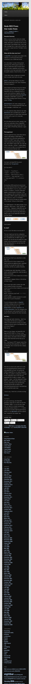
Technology (7, 427)
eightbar (9, 674)
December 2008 (8, 557)
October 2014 (7, 483)
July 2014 (6, 488)
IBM (12, 681)
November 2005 (8, 621)
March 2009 (7, 552)
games (6, 639)
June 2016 (6, 470)
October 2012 (7, 509)
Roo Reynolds (7, 462)
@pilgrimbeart (7, 307)
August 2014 (7, 486)
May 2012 (6, 515)
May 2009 (6, 548)
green (21, 676)
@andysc (6, 395)
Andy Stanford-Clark (9, 33)
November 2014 (8, 481)
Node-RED (7, 56)
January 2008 (7, 577)
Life (5, 645)
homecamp (23, 678)
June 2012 (6, 513)
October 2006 (7, 603)
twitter (5, 659)
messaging (17, 426)
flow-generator (15, 164)
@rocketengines (8, 103)
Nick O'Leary (7, 451)
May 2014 (6, 490)
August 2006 (7, 607)
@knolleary (14, 411)
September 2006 (8, 605)
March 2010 (7, 536)
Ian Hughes (7, 461)
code (20, 669)
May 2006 (6, 612)
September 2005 (8, 624)
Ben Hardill (7, 440)
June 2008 (6, 568)
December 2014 (8, 479)
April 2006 (6, 614)
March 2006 (7, 616)
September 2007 (8, 584)
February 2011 (7, 527)
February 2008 (7, 575)
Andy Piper (7, 459)
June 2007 (6, 589)
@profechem (7, 112)
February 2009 (7, 554)
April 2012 (6, 516)
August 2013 (7, 499)
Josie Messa (7, 447)
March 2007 (7, 594)
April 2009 (6, 550)
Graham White (7, 444)
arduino (13, 669)
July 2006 (6, 609)
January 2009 (7, 555)
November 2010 (8, 529)
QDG (5, 654)
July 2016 (6, 469)
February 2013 (7, 506)
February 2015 (7, 476)
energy (15, 674)
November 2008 (8, 559)
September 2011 (8, 525)
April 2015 (6, 474)
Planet (5, 652)
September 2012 (8, 511)
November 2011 (8, 522)
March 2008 (7, 573)
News (5, 648)
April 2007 (6, 592)
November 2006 (8, 601)
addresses (9, 669)
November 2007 (8, 580)
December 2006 (8, 600)
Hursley (6, 641)
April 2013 (6, 502)
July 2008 (6, 566)
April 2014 (6, 492)
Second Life (7, 655)
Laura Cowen (7, 449)
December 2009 (8, 538)
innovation (16, 681)
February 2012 (7, 520)
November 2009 (8, 539)
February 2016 (7, 472)
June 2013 (6, 500)
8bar (5, 669)
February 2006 (7, 617)
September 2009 (8, 541)
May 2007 (6, 591)
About (6, 15)
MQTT (19, 427)
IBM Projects (12, 426)
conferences (7, 636)
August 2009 (7, 543)
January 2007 (7, 598)
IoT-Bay (10, 100)
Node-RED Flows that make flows (11, 27)
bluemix (17, 669)
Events (6, 638)
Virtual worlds (7, 662)
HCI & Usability (17, 678)
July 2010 (6, 532)
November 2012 (8, 507)
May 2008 (6, 570)
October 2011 (7, 523)
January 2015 (7, 477)
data (8, 671)
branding (6, 634)
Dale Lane (6, 442)
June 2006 (6, 610)
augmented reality (8, 632)
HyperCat (24, 95)
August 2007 (7, 585)
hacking (16, 427)
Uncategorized (8, 661)
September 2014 (8, 484)
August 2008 (7, 564)
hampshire (11, 678)
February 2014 (7, 493)
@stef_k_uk (7, 80)
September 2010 (8, 531)
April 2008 (6, 571)
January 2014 (7, 495)
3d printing (7, 631)
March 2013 (7, 504)
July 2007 (6, 587)
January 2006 (7, 619)
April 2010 (6, 534)
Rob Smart (7, 453)
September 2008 (8, 562)
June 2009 (6, 546)
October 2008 (7, 561)
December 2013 (8, 497)
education (17, 671)
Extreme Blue (17, 676)
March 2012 (7, 518)
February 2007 (7, 596)
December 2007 (8, 578)
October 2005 (7, 623)
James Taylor (7, 446)
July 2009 (6, 545)
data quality (11, 671)
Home (6, 11)
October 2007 (7, 582)
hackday (24, 676)
